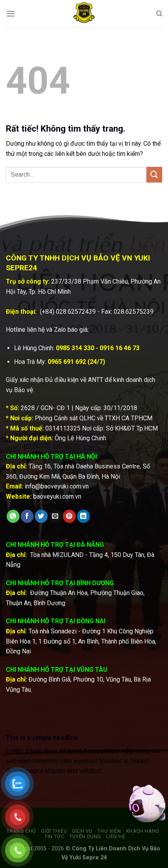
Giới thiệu (54, 831)
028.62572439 (76, 311)
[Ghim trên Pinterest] (69, 516)
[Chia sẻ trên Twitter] (41, 516)
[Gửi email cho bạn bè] (55, 516)
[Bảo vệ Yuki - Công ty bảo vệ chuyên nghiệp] (84, 13)
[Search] (159, 13)
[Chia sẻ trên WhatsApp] (13, 516)
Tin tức (54, 836)
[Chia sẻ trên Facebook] (27, 516)
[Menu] (10, 13)
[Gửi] (154, 174)
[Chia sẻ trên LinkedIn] (83, 516)
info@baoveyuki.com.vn (57, 486)
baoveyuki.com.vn (57, 496)
